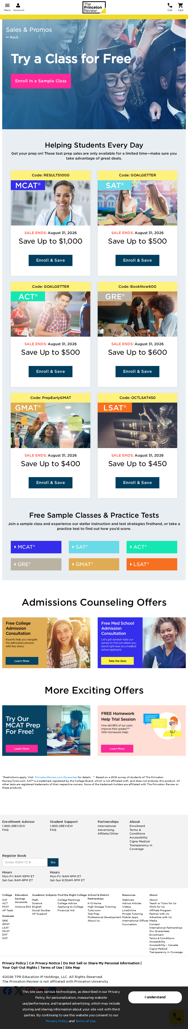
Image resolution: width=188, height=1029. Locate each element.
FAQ (5, 830)
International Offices (135, 920)
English (37, 906)
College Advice (67, 903)
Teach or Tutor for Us (162, 903)
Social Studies (41, 910)
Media (153, 920)
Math (35, 899)
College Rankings (69, 899)
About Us (94, 920)
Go (53, 862)
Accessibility (138, 837)
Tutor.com (94, 910)
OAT (5, 938)
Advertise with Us (160, 917)
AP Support (39, 913)
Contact (154, 924)
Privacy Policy (57, 1021)
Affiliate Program (160, 910)
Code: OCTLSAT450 (137, 398)
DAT (5, 934)
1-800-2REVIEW (13, 826)
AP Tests (7, 910)
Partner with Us (159, 913)
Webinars (128, 899)
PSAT (5, 906)
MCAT (6, 931)
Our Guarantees (159, 931)
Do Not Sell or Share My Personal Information (101, 963)
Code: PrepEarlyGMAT (50, 398)
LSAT (5, 927)
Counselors (129, 924)
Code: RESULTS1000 (51, 175)
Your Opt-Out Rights (19, 967)
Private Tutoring (132, 913)
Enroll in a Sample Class (41, 81)
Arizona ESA (23, 906)
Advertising (106, 830)
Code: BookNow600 (137, 287)
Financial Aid (66, 910)
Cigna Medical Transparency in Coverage (140, 845)
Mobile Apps (130, 917)
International (107, 826)
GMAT (6, 923)
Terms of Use (85, 1021)
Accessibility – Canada (163, 944)
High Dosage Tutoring (102, 906)
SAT (4, 899)
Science (37, 903)
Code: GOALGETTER (137, 175)
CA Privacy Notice (44, 963)
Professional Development (104, 917)
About (153, 899)
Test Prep (93, 913)
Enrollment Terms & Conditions (137, 829)
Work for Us (156, 906)
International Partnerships (165, 927)
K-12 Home (94, 903)
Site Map (72, 967)
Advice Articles (131, 903)
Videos (126, 906)
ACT (5, 903)
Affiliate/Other (108, 833)
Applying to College (70, 906)
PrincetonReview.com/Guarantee (56, 777)
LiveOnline (129, 910)
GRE (5, 920)
